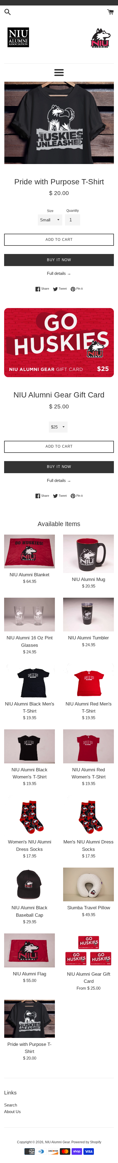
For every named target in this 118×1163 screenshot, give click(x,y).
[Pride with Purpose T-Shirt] (29, 1019)
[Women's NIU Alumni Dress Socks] (29, 815)
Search (10, 1105)
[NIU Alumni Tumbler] (88, 614)
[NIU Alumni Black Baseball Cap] (29, 884)
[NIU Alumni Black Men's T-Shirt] (29, 680)
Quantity (72, 211)
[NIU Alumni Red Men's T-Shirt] (88, 680)
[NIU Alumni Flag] (29, 950)
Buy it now (59, 260)
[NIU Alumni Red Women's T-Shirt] (88, 746)
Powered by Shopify (86, 1142)
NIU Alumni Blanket (29, 574)
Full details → (59, 273)
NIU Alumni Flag (29, 973)
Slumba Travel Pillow (88, 907)
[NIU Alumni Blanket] (29, 551)
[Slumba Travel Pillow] (88, 884)
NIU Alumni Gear (57, 1142)
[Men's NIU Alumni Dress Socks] (88, 815)
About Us (12, 1111)
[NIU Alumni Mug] (88, 554)
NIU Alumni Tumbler (88, 637)
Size (50, 211)
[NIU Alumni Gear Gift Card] (88, 950)
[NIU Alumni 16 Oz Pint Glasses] (29, 614)
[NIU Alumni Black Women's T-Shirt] (29, 746)
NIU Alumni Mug (88, 579)
